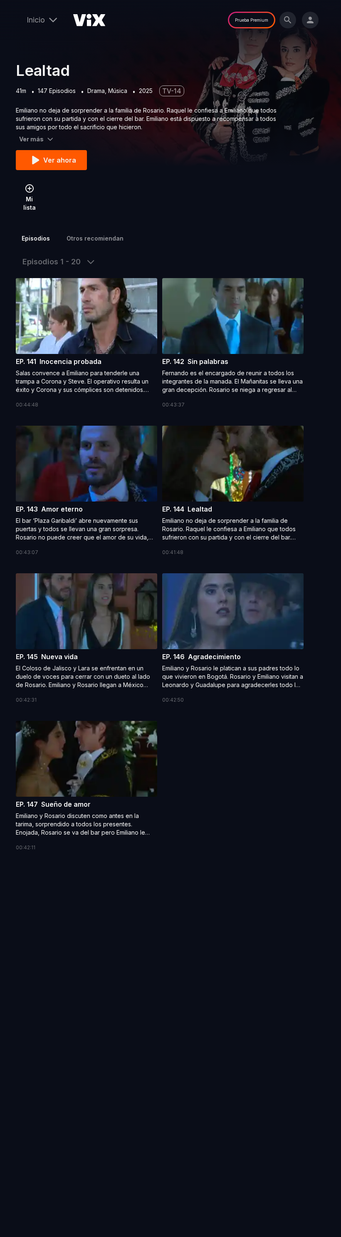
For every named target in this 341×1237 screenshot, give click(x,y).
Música (117, 90)
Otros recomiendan (95, 238)
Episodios (36, 238)
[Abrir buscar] (287, 20)
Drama (96, 90)
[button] (86, 343)
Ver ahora (59, 160)
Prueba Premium (251, 20)
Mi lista (29, 203)
